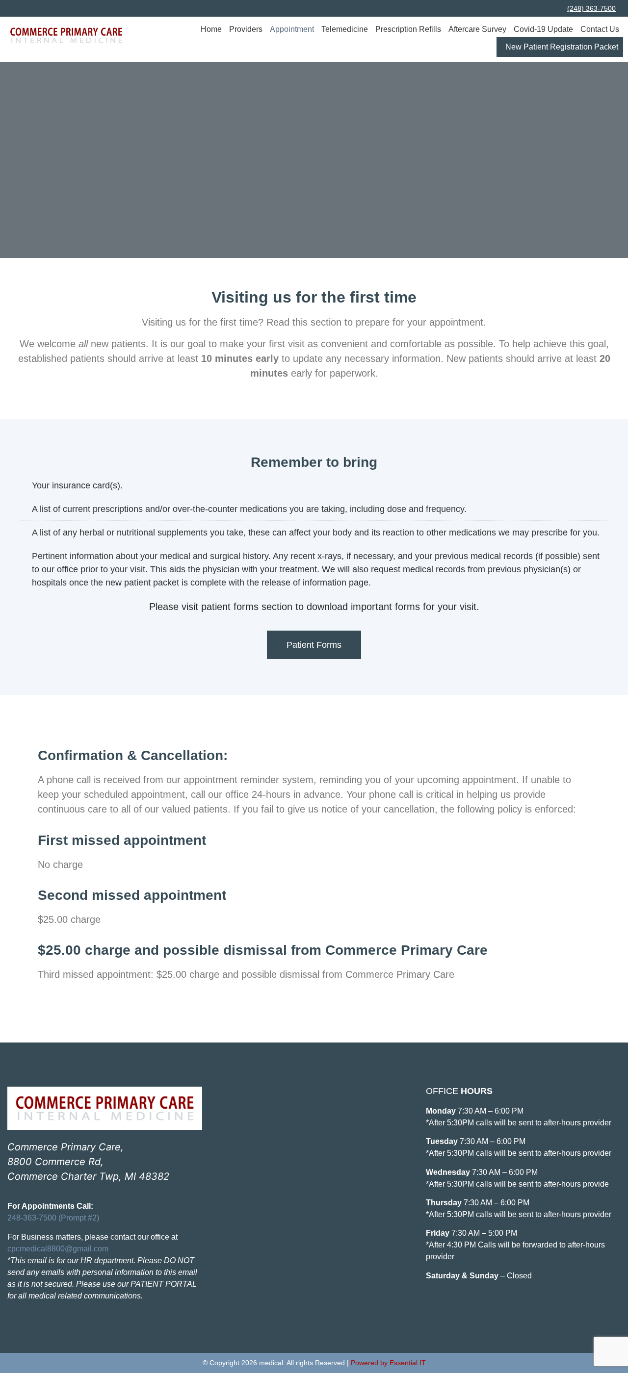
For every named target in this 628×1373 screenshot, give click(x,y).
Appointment (292, 29)
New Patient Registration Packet (561, 47)
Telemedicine (344, 29)
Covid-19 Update (543, 29)
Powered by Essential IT (388, 1363)
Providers (245, 29)
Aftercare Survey (477, 29)
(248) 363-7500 (591, 8)
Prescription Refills (408, 29)
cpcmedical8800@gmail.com (57, 1249)
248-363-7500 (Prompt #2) (53, 1218)
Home (211, 29)
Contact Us (599, 29)
